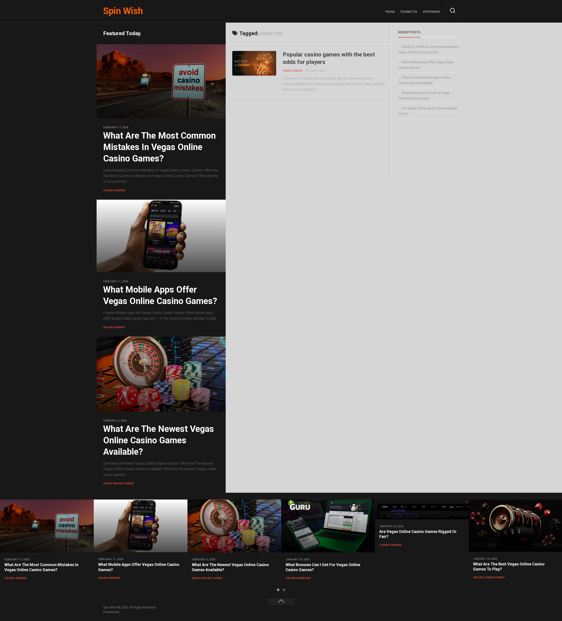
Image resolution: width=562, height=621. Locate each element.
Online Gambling (298, 578)
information (431, 11)
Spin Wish (123, 10)
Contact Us (408, 11)
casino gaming (114, 190)
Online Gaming (114, 327)
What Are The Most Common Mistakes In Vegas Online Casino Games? (159, 147)
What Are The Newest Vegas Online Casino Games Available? (158, 440)
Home (390, 11)
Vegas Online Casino (118, 483)
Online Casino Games (488, 577)
